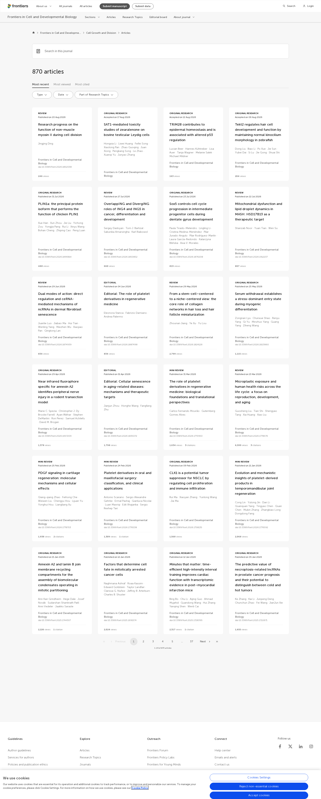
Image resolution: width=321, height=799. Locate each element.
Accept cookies (259, 795)
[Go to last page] (217, 641)
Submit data (142, 6)
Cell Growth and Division (101, 32)
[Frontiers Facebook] (280, 746)
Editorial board (158, 17)
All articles (86, 6)
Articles (111, 17)
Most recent (40, 84)
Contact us (222, 764)
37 (191, 641)
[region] (160, 784)
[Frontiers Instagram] (311, 746)
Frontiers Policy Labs (160, 757)
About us (42, 6)
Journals (85, 764)
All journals (65, 6)
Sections (90, 17)
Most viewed (62, 84)
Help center (223, 750)
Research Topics (132, 17)
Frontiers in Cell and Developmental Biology (60, 32)
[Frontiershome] (18, 6)
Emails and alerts (226, 757)
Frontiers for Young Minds (164, 764)
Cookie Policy (140, 787)
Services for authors (21, 757)
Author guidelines (19, 750)
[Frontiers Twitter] (290, 746)
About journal (182, 17)
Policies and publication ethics (28, 764)
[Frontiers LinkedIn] (301, 746)
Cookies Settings (258, 777)
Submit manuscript (115, 6)
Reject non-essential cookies (259, 786)
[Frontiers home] (33, 33)
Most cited (82, 84)
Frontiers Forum (157, 750)
